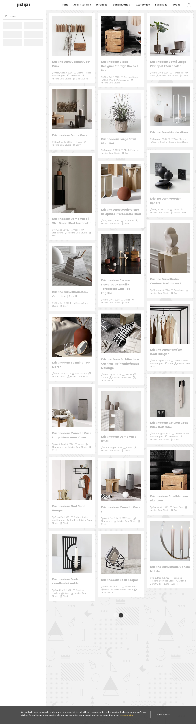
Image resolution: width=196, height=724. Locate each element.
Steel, (169, 583)
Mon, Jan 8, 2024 (161, 290)
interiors (101, 4)
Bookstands (131, 586)
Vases (127, 299)
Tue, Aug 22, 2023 (161, 433)
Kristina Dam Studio (110, 302)
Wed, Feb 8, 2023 (112, 518)
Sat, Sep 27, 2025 (63, 142)
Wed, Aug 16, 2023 (113, 447)
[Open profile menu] (189, 4)
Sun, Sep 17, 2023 (161, 360)
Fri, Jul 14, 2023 (62, 517)
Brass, (165, 580)
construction (121, 4)
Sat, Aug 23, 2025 (161, 139)
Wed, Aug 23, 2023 (64, 444)
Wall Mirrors (81, 373)
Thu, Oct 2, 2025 (112, 77)
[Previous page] (115, 615)
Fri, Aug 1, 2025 (62, 229)
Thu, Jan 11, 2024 (63, 303)
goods (176, 4)
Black (65, 596)
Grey (176, 510)
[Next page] (126, 615)
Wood (85, 78)
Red (127, 302)
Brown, (177, 212)
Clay (152, 75)
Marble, (56, 376)
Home (65, 4)
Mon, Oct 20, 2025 (64, 72)
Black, (104, 592)
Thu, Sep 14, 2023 (112, 374)
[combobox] (10, 16)
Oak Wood (173, 436)
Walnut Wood (122, 80)
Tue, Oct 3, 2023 (63, 373)
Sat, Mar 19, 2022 (63, 590)
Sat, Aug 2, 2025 (112, 150)
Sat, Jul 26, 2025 (161, 209)
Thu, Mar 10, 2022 (112, 586)
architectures (82, 4)
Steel (67, 593)
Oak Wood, (110, 80)
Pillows (128, 374)
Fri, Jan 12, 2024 (111, 220)
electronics (143, 4)
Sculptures (179, 290)
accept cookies (162, 715)
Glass (63, 376)
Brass (175, 583)
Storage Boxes (131, 77)
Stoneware (107, 521)
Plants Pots (178, 507)
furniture (161, 4)
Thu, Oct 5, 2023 (112, 299)
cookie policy (126, 715)
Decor (176, 209)
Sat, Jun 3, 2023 (160, 507)
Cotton (104, 377)
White (110, 592)
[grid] (121, 308)
